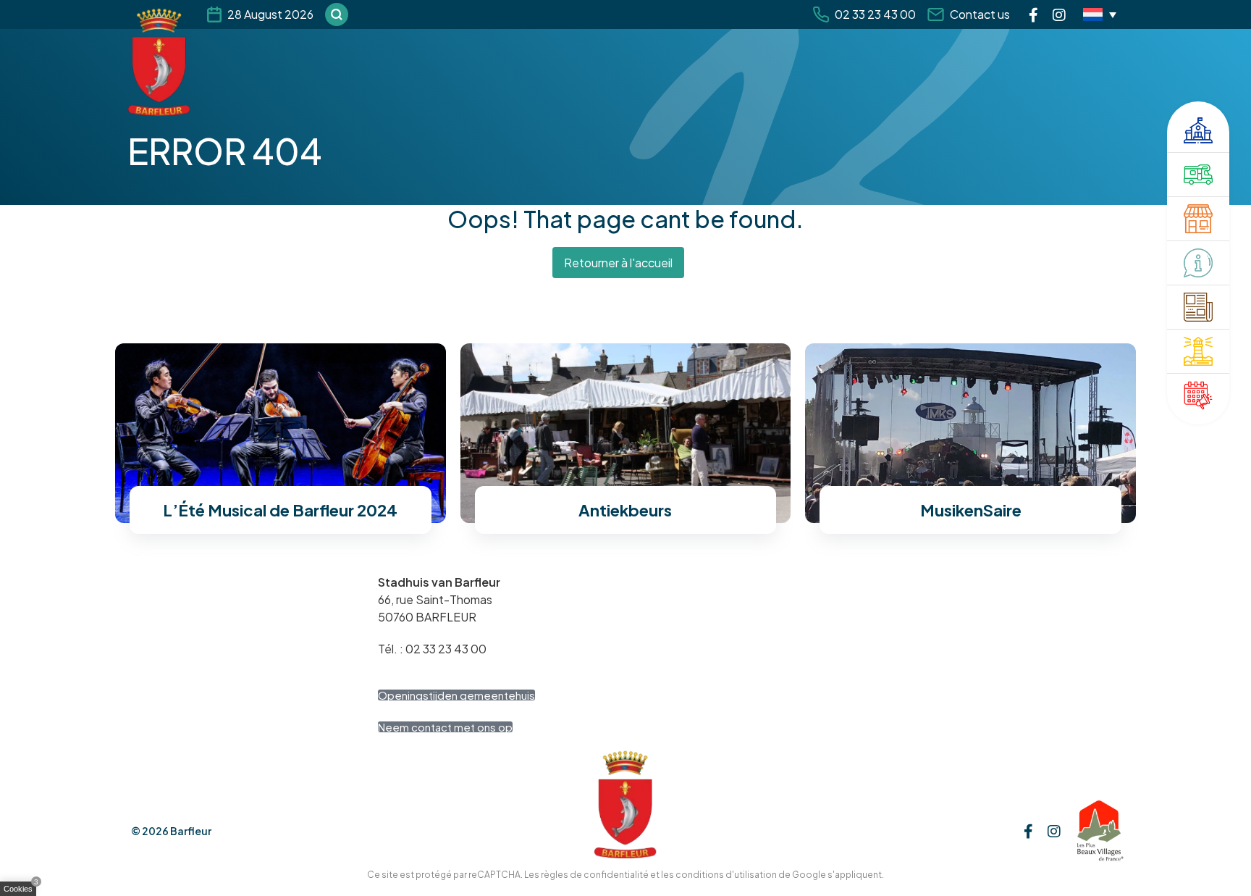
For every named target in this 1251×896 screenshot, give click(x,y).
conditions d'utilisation (726, 874)
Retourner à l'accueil (618, 262)
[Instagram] (1059, 14)
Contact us (980, 14)
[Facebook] (1033, 14)
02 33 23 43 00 (875, 14)
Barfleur (190, 830)
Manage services (21, 891)
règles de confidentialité (595, 874)
